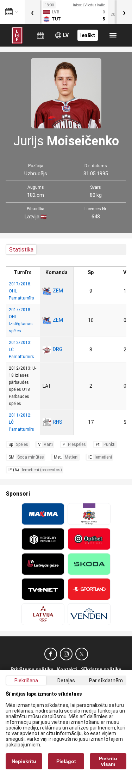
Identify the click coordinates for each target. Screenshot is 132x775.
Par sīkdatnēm (106, 680)
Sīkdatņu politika (101, 669)
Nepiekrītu (24, 761)
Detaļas (66, 680)
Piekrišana (26, 680)
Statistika (21, 249)
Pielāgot (66, 761)
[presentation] (32, 12)
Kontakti (67, 669)
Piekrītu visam (108, 761)
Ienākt (87, 35)
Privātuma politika (32, 669)
